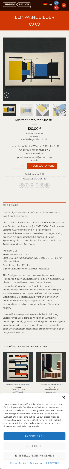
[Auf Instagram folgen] (56, 3)
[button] (63, 397)
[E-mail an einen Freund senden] (37, 185)
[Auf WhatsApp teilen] (21, 185)
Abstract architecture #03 (18, 384)
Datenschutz (37, 463)
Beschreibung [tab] (10, 205)
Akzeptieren (34, 436)
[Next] (61, 69)
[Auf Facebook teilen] (26, 185)
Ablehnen (35, 446)
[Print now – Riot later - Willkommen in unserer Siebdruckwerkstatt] (17, 5)
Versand (36, 136)
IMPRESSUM (52, 463)
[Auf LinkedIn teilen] (47, 185)
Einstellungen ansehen (34, 455)
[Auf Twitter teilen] (32, 185)
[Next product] (31, 24)
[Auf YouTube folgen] (56, 7)
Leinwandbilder (34, 17)
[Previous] (8, 69)
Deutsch (45, 5)
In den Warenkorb (42, 165)
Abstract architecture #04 (51, 384)
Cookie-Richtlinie (19, 463)
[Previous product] (37, 24)
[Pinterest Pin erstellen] (42, 185)
